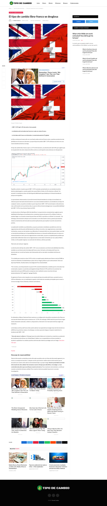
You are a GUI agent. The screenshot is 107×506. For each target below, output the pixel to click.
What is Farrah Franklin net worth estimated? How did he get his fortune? (90, 60)
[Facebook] (3, 70)
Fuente (13, 350)
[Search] (95, 3)
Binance (65, 3)
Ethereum (58, 3)
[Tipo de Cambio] (21, 3)
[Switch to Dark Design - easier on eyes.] (97, 3)
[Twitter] (3, 74)
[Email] (3, 87)
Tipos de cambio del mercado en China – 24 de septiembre (38, 465)
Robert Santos (17, 20)
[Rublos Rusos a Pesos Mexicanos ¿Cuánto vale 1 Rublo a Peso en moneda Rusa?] (18, 458)
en (81, 40)
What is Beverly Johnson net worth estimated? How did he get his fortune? (90, 69)
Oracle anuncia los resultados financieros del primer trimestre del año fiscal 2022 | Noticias (58, 466)
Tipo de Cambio (55, 500)
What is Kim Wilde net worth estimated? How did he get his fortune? (83, 36)
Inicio (38, 3)
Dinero (44, 3)
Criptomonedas (74, 3)
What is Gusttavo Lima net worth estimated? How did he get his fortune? (90, 50)
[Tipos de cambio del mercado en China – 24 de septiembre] (38, 458)
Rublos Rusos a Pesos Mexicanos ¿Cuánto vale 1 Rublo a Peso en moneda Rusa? (18, 466)
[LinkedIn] (3, 78)
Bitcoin (51, 3)
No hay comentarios (35, 20)
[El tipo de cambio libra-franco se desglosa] (38, 43)
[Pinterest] (3, 83)
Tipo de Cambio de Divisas (15, 12)
